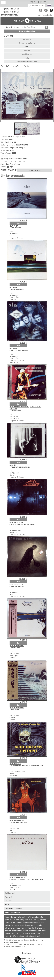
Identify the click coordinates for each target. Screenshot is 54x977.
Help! (7, 904)
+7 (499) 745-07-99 (10, 8)
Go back (27, 39)
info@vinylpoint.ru (9, 14)
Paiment (8, 897)
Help (27, 58)
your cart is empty (36, 5)
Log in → (33, 2)
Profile (27, 47)
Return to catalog (27, 43)
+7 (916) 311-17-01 (10, 11)
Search (9, 27)
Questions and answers (27, 61)
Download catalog (27, 31)
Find (46, 27)
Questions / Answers (13, 908)
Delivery (8, 901)
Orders (27, 50)
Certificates (27, 54)
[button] (51, 71)
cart (44, 2)
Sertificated (10, 893)
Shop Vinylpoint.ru (12, 912)
